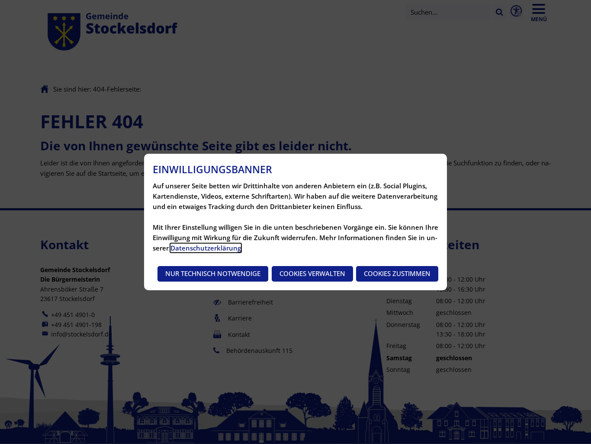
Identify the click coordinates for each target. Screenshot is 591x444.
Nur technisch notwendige (212, 273)
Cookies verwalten (312, 273)
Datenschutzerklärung (205, 248)
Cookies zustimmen (397, 273)
